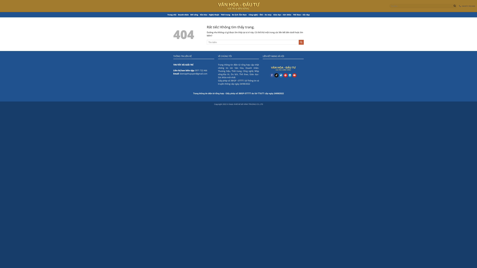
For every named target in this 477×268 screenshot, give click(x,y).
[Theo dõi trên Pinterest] (285, 75)
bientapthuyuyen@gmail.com (193, 73)
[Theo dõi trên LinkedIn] (290, 75)
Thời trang (225, 15)
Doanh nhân (183, 15)
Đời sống (194, 15)
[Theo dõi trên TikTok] (276, 75)
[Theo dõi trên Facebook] (272, 75)
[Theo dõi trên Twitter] (281, 75)
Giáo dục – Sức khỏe (282, 15)
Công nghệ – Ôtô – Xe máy (260, 15)
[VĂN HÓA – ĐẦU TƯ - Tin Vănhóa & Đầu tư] (239, 6)
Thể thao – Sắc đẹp (301, 15)
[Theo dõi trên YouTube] (294, 75)
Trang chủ (171, 15)
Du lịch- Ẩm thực (239, 15)
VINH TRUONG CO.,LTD (253, 104)
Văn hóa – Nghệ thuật (209, 15)
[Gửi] (455, 6)
